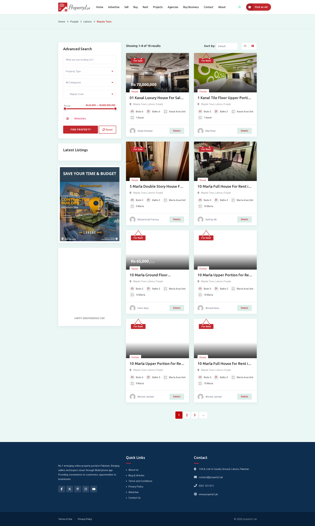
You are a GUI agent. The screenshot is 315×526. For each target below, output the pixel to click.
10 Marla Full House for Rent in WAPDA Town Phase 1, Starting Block (224, 363)
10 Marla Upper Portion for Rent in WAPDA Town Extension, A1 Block (225, 275)
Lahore (88, 21)
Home (99, 7)
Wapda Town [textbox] (75, 94)
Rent (145, 7)
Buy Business (191, 7)
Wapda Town (140, 104)
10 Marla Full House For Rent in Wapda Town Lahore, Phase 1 (224, 186)
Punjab (74, 21)
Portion (203, 91)
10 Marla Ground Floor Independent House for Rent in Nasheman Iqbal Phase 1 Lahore (157, 275)
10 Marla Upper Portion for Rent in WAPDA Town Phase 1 (157, 363)
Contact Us (134, 497)
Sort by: (209, 45)
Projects (158, 7)
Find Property (81, 129)
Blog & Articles (136, 475)
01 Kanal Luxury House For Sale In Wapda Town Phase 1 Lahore (156, 98)
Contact (208, 7)
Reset (109, 129)
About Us (133, 469)
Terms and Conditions (140, 481)
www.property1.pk (208, 494)
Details (176, 130)
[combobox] (89, 71)
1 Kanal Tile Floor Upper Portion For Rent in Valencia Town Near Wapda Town (225, 98)
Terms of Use (65, 519)
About (222, 7)
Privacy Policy (135, 486)
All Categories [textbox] (73, 82)
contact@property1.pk (211, 477)
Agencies (173, 7)
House (135, 91)
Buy (135, 7)
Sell (126, 7)
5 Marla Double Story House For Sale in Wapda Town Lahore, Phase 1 (156, 186)
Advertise (113, 7)
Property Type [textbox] (73, 71)
